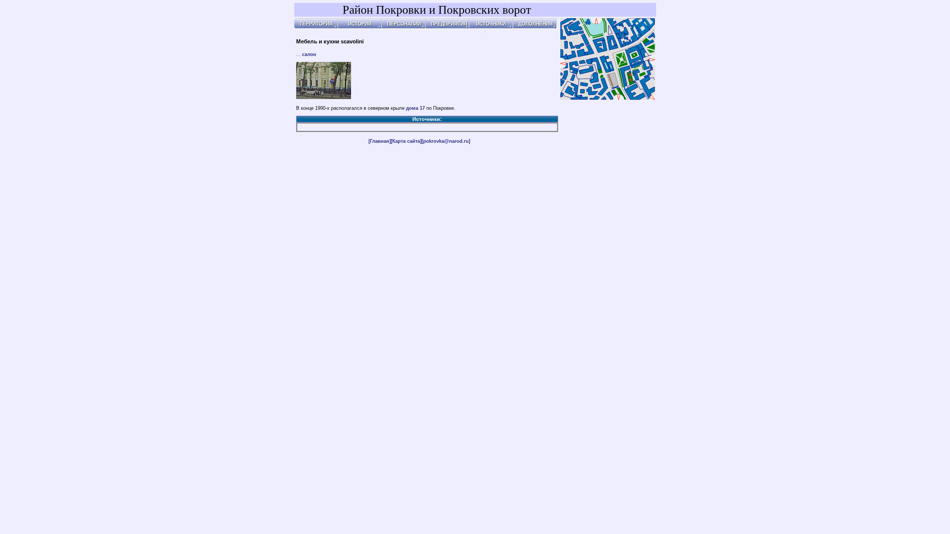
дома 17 (415, 108)
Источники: (427, 119)
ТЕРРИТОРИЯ (315, 24)
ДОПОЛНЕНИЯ (535, 24)
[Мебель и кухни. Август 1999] (323, 97)
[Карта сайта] (406, 141)
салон (309, 54)
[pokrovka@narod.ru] (446, 141)
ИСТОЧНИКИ (491, 24)
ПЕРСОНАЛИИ (404, 24)
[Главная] (379, 141)
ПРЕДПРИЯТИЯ (449, 24)
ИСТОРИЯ (359, 24)
